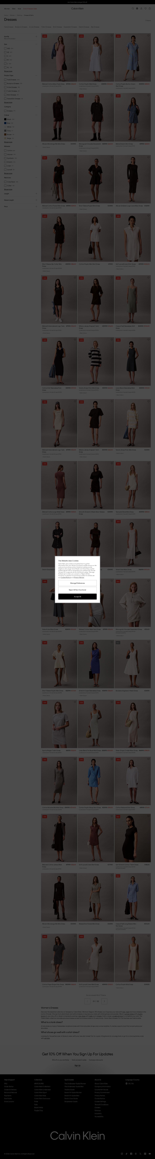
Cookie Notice (66, 577)
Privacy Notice (79, 577)
